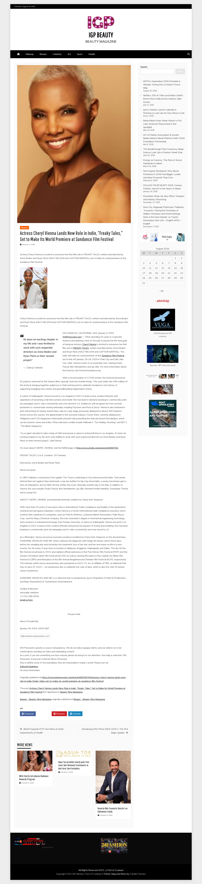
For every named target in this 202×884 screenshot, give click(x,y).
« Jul (161, 290)
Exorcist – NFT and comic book (162, 365)
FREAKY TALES (81, 348)
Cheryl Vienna (89, 344)
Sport (79, 54)
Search (143, 66)
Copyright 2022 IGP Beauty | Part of (74, 873)
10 (143, 268)
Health (91, 54)
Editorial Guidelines (29, 666)
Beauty (43, 54)
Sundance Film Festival (113, 355)
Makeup (30, 54)
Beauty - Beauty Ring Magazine (36, 699)
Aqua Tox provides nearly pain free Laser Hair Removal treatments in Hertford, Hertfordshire (73, 765)
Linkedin (76, 713)
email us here (26, 600)
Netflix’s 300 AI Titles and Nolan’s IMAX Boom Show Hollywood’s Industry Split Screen (163, 98)
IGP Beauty (101, 35)
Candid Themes (138, 873)
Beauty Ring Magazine (71, 692)
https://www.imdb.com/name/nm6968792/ (97, 447)
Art (69, 54)
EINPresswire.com (72, 336)
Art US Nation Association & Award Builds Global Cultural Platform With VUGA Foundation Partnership (164, 138)
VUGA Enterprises (161, 333)
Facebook (28, 713)
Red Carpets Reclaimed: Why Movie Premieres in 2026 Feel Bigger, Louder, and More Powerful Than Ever (162, 174)
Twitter (44, 713)
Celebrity (57, 54)
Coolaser (97, 873)
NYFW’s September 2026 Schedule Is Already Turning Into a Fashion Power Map (161, 84)
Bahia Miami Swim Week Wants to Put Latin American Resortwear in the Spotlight (162, 124)
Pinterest (60, 713)
